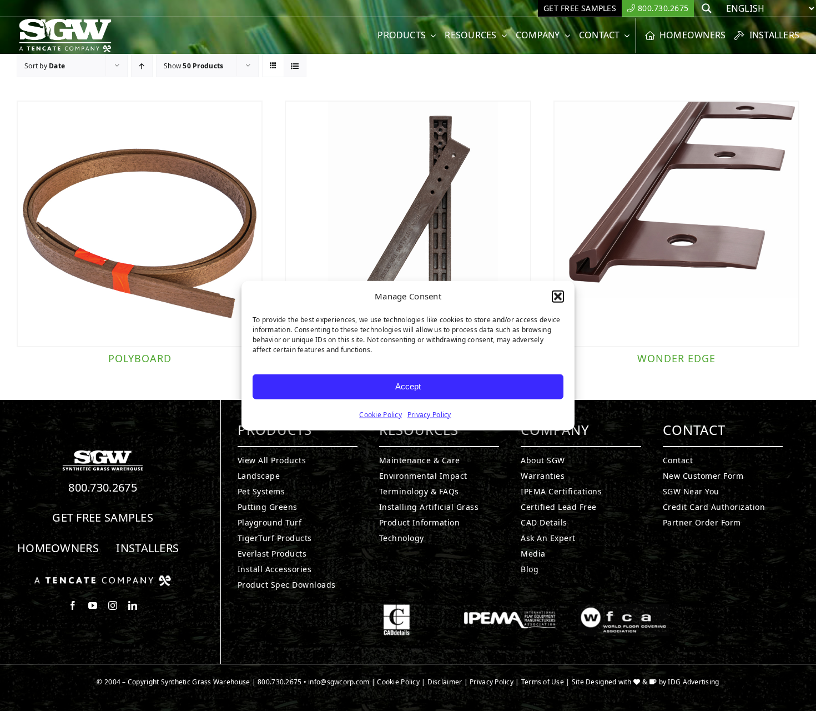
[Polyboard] (140, 224)
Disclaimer (444, 682)
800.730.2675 (102, 487)
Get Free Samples (102, 517)
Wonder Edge (676, 358)
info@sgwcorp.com (338, 682)
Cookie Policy (380, 414)
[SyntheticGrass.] (65, 22)
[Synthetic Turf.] (102, 453)
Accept (408, 386)
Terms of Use (542, 682)
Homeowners (58, 547)
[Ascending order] (142, 65)
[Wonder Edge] (676, 224)
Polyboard (140, 358)
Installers (147, 547)
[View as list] (295, 66)
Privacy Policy (429, 414)
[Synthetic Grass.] (102, 579)
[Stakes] (408, 224)
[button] (557, 296)
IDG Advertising (693, 682)
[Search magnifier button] (706, 8)
